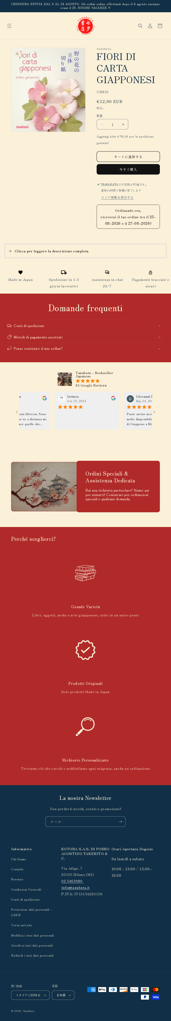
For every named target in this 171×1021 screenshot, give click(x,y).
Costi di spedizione (25, 899)
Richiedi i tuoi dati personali (32, 955)
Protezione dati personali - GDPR (31, 912)
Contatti (17, 869)
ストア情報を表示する (117, 197)
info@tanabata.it (75, 887)
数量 (100, 115)
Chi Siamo (18, 859)
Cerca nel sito (21, 925)
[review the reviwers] (34, 399)
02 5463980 (72, 880)
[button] (9, 26)
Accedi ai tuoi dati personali (32, 945)
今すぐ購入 (128, 169)
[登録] (120, 821)
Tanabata (29, 1011)
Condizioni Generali (26, 889)
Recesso (17, 879)
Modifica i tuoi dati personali (32, 935)
